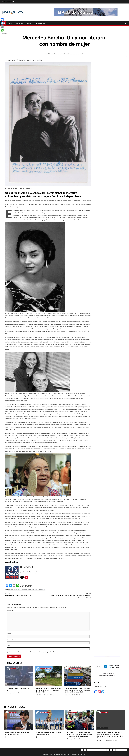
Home (29, 23)
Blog (10, 23)
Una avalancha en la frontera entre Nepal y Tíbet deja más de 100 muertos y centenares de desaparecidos (79, 734)
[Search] (125, 23)
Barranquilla (44, 712)
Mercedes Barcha (12, 589)
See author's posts (28, 572)
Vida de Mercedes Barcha (38, 589)
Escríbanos (19, 23)
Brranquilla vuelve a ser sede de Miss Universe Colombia (48, 733)
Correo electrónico (13, 640)
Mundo (64, 33)
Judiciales (43, 668)
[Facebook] (3, 19)
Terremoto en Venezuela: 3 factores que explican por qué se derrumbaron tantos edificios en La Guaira (77, 690)
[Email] (3, 26)
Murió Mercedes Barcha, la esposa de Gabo (18, 594)
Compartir (26, 585)
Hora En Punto (11, 60)
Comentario (11, 610)
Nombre (10, 633)
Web (8, 646)
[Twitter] (3, 23)
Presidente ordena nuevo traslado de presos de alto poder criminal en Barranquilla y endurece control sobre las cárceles (110, 735)
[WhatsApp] (3, 30)
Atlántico (72, 668)
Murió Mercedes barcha (24, 589)
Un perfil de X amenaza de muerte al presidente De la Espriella (17, 733)
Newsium (74, 754)
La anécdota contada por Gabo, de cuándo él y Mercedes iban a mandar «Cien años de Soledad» (70, 595)
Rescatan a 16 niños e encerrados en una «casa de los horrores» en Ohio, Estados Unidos (48, 690)
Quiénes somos (39, 23)
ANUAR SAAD (114, 740)
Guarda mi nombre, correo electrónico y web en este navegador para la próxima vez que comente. (38, 652)
